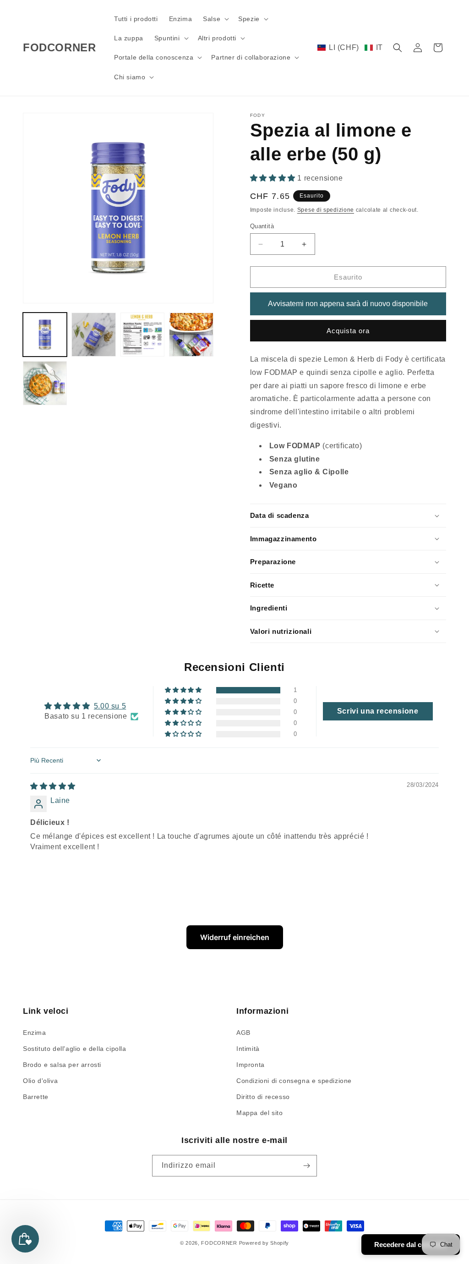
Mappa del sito (259, 1112)
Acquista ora (348, 331)
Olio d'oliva (40, 1080)
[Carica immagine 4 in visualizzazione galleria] (191, 335)
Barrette (36, 1096)
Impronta (250, 1064)
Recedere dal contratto (410, 1244)
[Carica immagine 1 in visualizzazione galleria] (45, 335)
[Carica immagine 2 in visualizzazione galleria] (93, 335)
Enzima (34, 1032)
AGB (243, 1032)
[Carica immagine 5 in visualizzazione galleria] (45, 383)
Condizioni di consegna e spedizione (294, 1080)
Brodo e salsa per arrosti (62, 1064)
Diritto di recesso (263, 1096)
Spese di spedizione (325, 210)
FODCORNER (219, 1243)
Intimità (248, 1048)
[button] (215, 18)
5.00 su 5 (110, 706)
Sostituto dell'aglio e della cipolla (74, 1048)
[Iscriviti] (306, 1165)
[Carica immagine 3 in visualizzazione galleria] (142, 335)
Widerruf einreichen (234, 937)
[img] (53, 786)
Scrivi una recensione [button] (378, 711)
